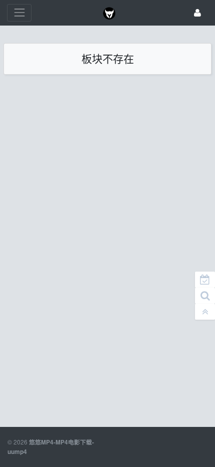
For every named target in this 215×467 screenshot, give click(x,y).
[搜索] (205, 296)
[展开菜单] (19, 13)
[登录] (197, 13)
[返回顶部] (205, 312)
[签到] (205, 280)
